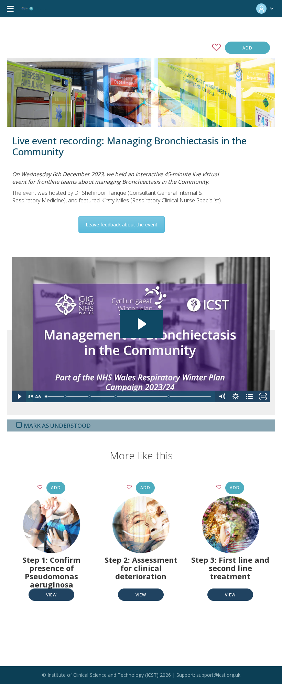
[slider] (128, 396)
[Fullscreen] (263, 396)
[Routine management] (90, 396)
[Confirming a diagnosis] (66, 396)
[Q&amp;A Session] (169, 396)
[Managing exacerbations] (116, 396)
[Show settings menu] (235, 396)
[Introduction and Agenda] (46, 396)
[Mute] (222, 396)
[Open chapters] (249, 396)
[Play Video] (19, 396)
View (51, 595)
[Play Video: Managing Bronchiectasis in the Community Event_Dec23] (141, 324)
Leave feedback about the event (122, 224)
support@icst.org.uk (218, 675)
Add (247, 48)
